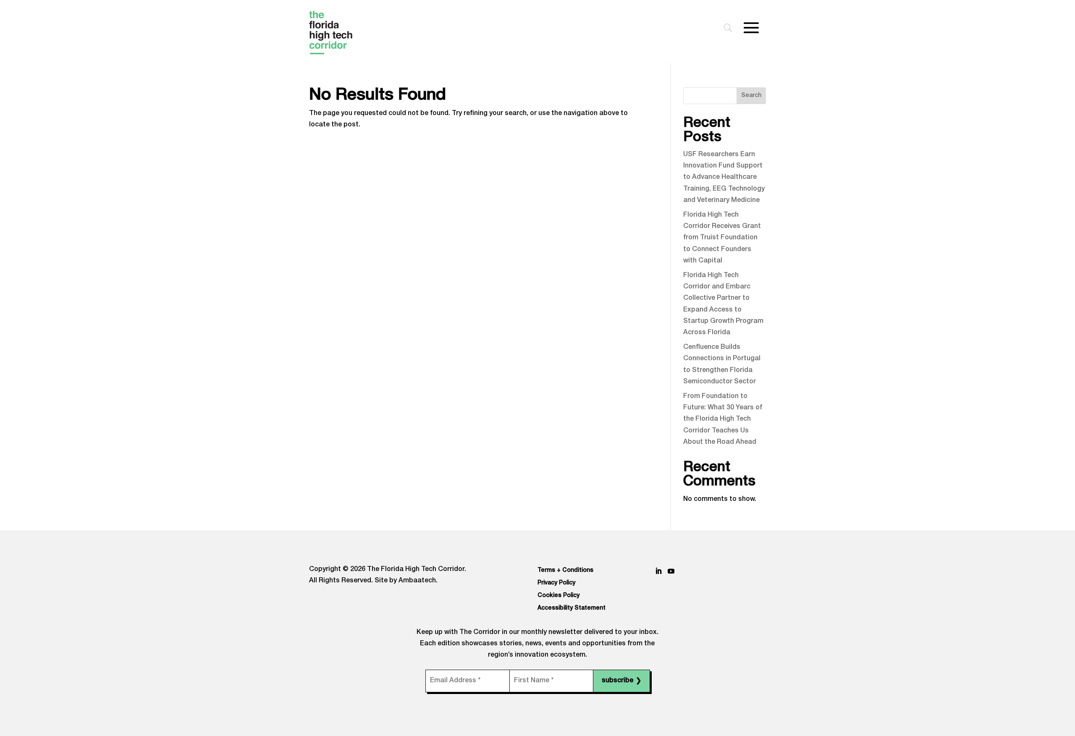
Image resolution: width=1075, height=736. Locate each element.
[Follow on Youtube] (671, 571)
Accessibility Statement (572, 608)
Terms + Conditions (565, 571)
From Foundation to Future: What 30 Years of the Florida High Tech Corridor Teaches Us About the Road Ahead (722, 419)
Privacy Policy (556, 583)
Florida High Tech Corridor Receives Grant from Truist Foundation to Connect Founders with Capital (722, 238)
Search (751, 96)
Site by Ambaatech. (406, 581)
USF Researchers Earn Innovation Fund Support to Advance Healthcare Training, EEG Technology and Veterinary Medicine (724, 178)
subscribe (621, 681)
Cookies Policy (558, 596)
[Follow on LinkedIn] (658, 571)
